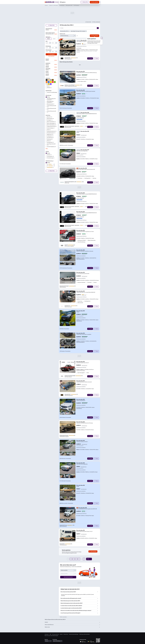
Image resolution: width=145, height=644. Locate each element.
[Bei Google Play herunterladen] (91, 641)
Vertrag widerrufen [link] (55, 634)
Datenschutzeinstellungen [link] (73, 634)
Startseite (46, 5)
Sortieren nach (62, 33)
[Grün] (55, 82)
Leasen (54, 38)
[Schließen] (102, 38)
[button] (51, 29)
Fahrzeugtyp (48, 68)
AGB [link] (50, 634)
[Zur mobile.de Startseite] (54, 2)
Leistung (47, 65)
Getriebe (47, 74)
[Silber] (47, 84)
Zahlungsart (48, 36)
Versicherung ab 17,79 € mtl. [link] (81, 77)
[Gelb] (51, 82)
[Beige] (49, 80)
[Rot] (53, 82)
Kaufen (48, 38)
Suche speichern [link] (51, 56)
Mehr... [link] (47, 148)
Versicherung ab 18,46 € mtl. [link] (81, 174)
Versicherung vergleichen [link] (81, 95)
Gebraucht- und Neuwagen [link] (53, 5)
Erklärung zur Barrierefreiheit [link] (84, 634)
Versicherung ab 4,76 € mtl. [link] (81, 367)
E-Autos (47, 71)
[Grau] (51, 80)
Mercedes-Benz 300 (69, 5)
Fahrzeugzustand (49, 28)
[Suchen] (98, 28)
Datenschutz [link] (65, 634)
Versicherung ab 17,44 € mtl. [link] (81, 46)
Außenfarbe (48, 78)
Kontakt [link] (61, 634)
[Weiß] (55, 80)
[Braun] (53, 80)
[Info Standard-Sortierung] (77, 35)
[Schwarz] (47, 80)
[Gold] (49, 84)
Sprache (46, 639)
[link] (88, 22)
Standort (47, 59)
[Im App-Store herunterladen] (83, 641)
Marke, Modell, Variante (50, 32)
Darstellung (55, 639)
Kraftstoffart (48, 63)
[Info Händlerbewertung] (53, 161)
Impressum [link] (47, 634)
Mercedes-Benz (61, 5)
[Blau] (49, 82)
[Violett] (51, 84)
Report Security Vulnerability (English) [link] (51, 635)
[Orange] (47, 82)
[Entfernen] (69, 31)
